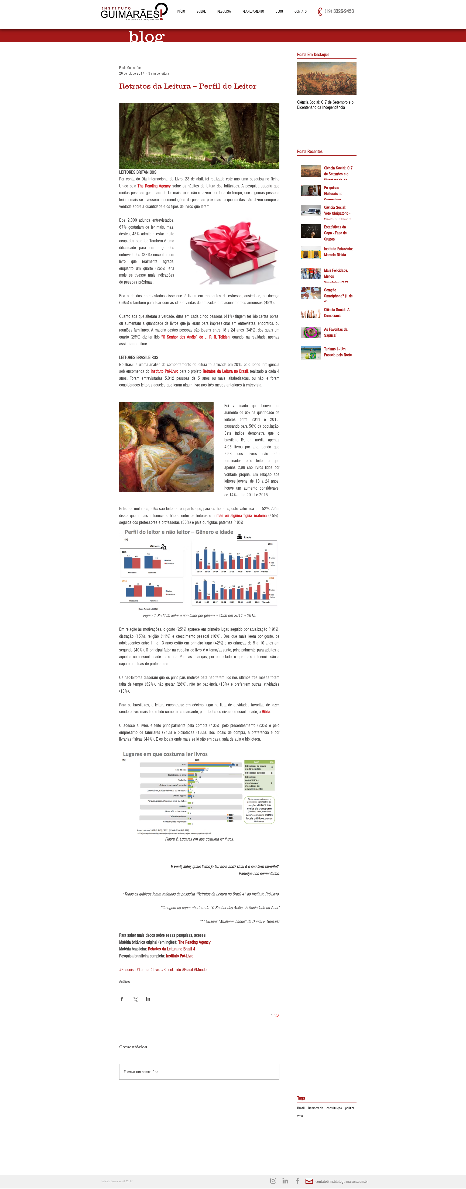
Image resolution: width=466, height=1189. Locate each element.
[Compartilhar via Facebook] (121, 999)
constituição (334, 1108)
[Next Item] (347, 79)
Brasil (301, 1108)
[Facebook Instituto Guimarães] (297, 1181)
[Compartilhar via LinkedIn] (148, 999)
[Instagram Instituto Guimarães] (273, 1181)
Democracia (315, 1108)
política (350, 1108)
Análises (124, 981)
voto (300, 1116)
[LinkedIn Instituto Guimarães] (285, 1181)
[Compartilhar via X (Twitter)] (135, 999)
